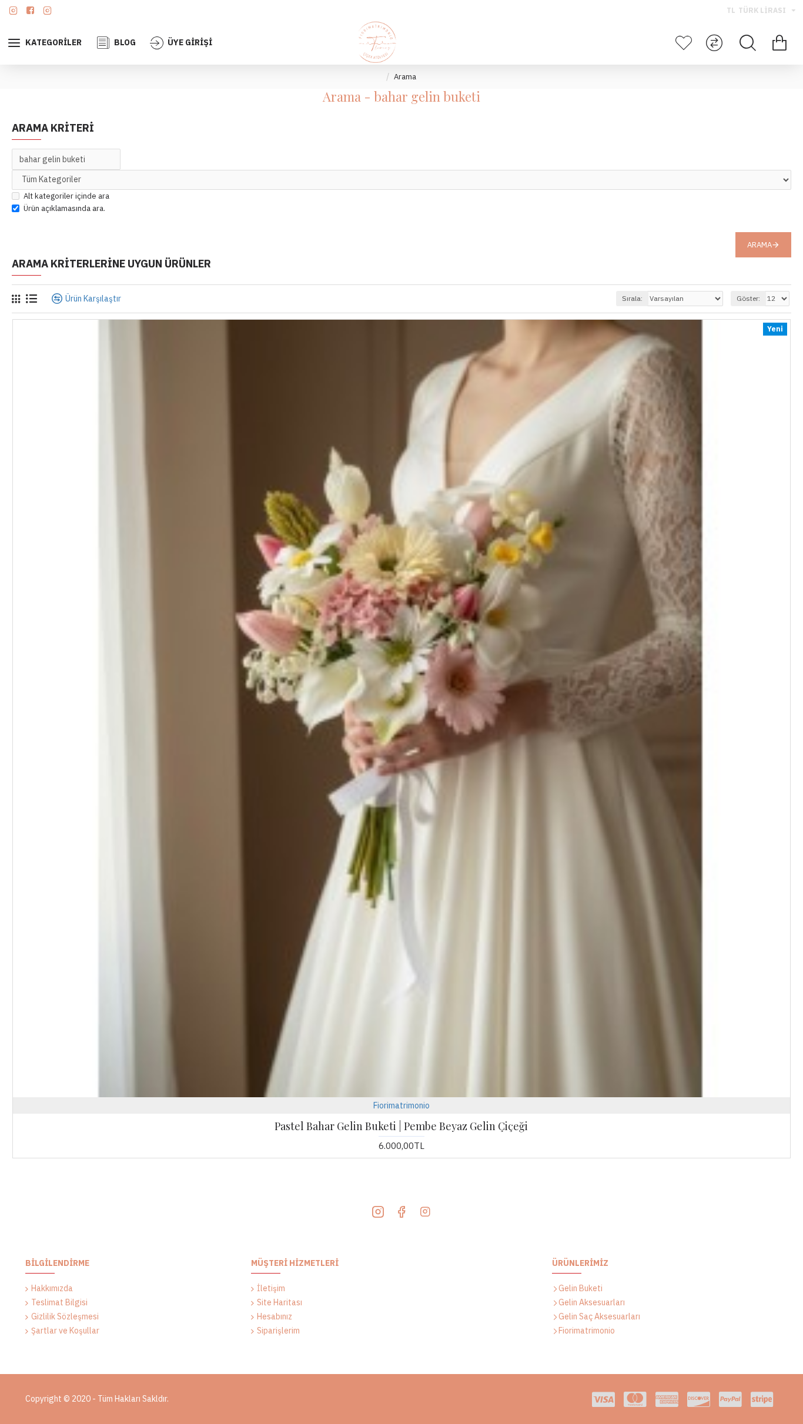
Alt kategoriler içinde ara (66, 196)
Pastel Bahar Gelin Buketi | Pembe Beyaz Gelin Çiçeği (401, 1126)
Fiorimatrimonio (401, 1105)
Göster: (748, 298)
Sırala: (632, 298)
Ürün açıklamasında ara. (64, 208)
